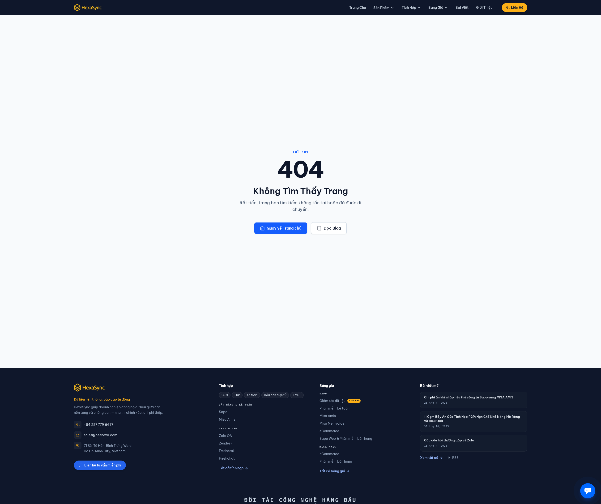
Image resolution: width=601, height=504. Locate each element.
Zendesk (225, 443)
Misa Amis (227, 419)
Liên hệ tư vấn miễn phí (102, 465)
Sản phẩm (381, 8)
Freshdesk (227, 451)
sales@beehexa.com (100, 435)
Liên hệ (517, 7)
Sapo (223, 412)
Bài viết (462, 7)
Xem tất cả (431, 458)
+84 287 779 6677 (98, 425)
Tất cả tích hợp (233, 468)
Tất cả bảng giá (335, 471)
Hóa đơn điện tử (275, 395)
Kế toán (252, 395)
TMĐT (297, 395)
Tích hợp (409, 7)
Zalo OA (225, 436)
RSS (455, 458)
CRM (225, 395)
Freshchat (227, 458)
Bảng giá (435, 7)
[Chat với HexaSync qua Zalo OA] (587, 490)
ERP (237, 395)
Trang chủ (357, 7)
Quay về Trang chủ (284, 228)
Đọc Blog (332, 228)
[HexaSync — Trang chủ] (88, 7)
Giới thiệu (484, 7)
